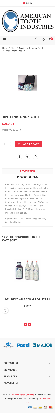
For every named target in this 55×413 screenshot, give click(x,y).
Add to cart (31, 144)
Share (19, 156)
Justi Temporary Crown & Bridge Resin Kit (27, 299)
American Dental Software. (22, 395)
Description (27, 171)
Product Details (27, 176)
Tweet (27, 156)
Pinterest (35, 156)
